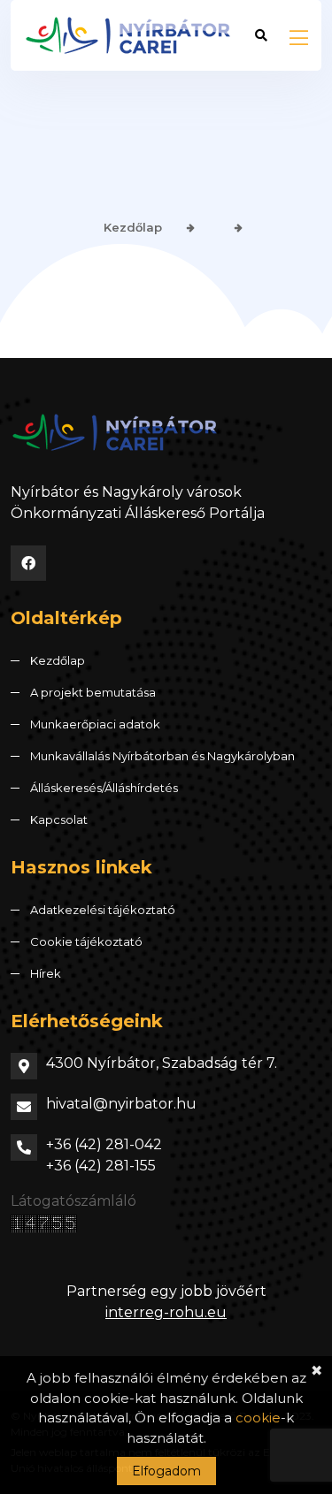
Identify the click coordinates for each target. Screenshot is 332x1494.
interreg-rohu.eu (166, 1312)
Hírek (45, 973)
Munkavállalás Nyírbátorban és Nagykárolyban (162, 756)
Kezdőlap (133, 227)
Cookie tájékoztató (86, 941)
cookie (258, 1417)
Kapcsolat (59, 819)
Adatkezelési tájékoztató (102, 910)
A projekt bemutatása (93, 692)
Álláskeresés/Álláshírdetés (104, 788)
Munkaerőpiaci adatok (95, 724)
